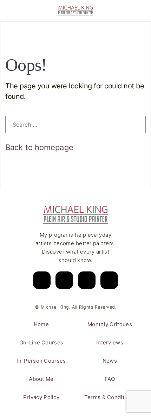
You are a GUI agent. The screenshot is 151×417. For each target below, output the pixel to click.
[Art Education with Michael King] (75, 10)
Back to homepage (39, 147)
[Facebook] (87, 280)
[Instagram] (42, 280)
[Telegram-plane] (109, 280)
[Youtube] (64, 280)
